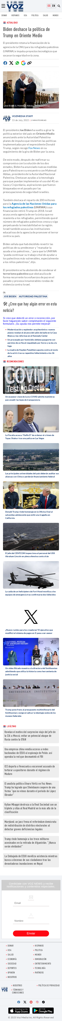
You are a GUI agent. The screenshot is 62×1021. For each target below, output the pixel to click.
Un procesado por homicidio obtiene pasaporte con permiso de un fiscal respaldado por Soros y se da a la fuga (32, 342)
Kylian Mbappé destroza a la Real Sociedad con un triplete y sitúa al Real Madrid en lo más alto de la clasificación (31, 808)
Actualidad (12, 23)
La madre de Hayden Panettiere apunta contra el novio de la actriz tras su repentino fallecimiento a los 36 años (32, 353)
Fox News (34, 148)
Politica (34, 16)
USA (25, 16)
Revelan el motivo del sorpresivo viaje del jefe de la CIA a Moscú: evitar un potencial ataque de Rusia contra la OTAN (30, 736)
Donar (4, 16)
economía (12, 959)
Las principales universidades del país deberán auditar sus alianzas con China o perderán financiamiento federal (32, 475)
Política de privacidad (49, 985)
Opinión (11, 973)
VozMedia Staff (22, 116)
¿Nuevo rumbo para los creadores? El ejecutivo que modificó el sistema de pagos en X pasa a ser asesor (29, 631)
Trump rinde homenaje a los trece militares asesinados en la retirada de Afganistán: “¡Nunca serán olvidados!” (30, 843)
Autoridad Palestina (33, 296)
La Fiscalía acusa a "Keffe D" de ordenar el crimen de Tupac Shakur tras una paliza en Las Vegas (29, 437)
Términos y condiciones (18, 991)
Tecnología (40, 968)
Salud (45, 16)
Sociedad (12, 964)
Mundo (56, 16)
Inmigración (40, 959)
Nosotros (12, 977)
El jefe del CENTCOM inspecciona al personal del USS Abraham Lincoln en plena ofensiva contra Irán (30, 555)
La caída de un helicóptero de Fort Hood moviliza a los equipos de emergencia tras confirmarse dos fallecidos (30, 593)
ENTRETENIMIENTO (43, 964)
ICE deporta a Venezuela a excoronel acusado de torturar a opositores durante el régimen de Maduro (30, 770)
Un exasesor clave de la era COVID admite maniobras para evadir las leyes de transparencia (30, 398)
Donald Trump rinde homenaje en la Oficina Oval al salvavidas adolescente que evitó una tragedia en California (29, 514)
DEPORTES (12, 968)
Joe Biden (10, 296)
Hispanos (15, 16)
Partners (39, 973)
